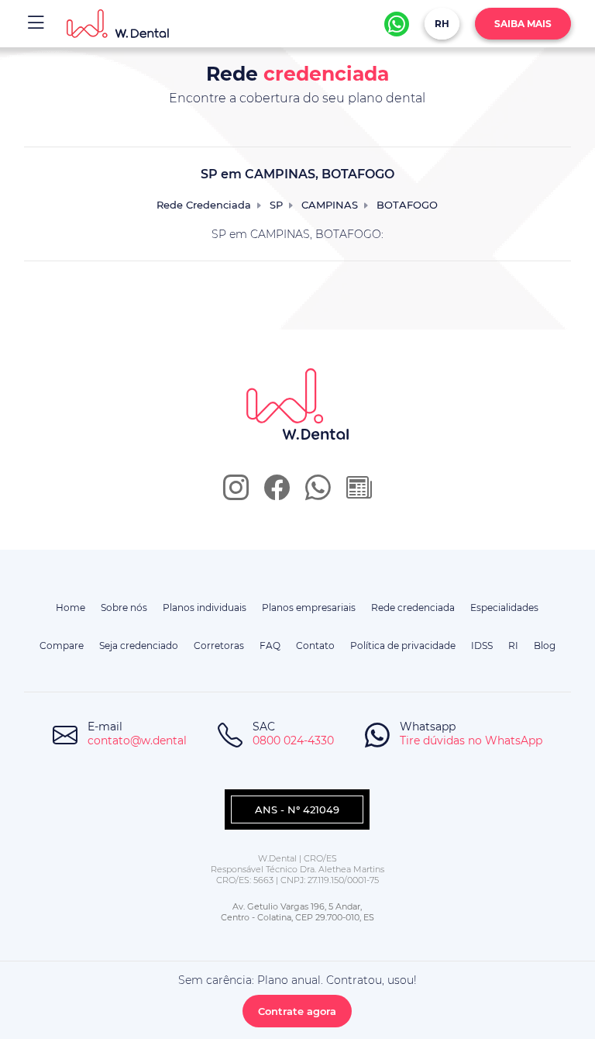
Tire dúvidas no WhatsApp (471, 740)
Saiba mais (523, 23)
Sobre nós (124, 607)
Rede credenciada (413, 607)
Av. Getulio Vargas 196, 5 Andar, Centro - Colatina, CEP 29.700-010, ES (297, 912)
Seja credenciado (138, 645)
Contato (315, 645)
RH (442, 23)
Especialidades (504, 607)
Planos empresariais (309, 607)
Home (70, 607)
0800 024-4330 (293, 740)
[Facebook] (277, 492)
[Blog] (359, 492)
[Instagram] (235, 492)
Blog (544, 645)
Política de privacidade (403, 645)
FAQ (270, 645)
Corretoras (219, 645)
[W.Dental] (118, 23)
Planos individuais (204, 607)
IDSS (482, 645)
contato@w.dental (137, 740)
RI (513, 645)
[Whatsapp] (396, 24)
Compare (62, 645)
